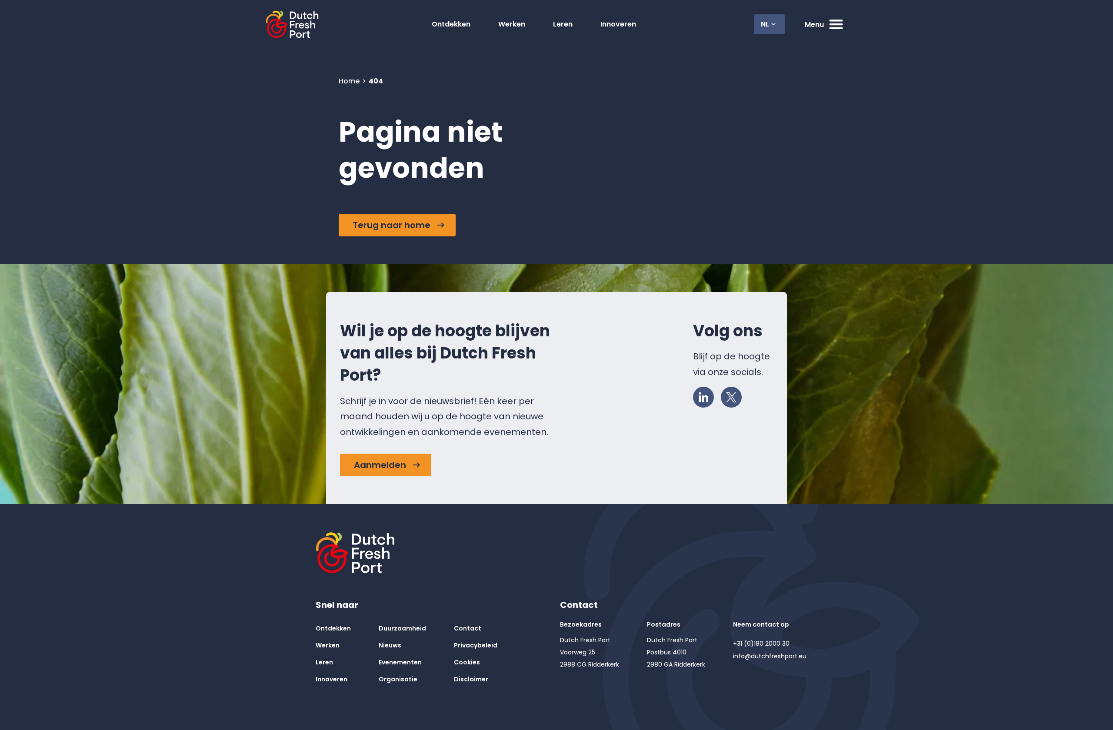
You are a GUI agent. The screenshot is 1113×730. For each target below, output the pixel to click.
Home (350, 81)
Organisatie (398, 679)
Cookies (467, 662)
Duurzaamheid (402, 628)
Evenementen (400, 662)
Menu (814, 25)
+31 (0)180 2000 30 (761, 643)
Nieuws (390, 645)
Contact (467, 628)
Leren (563, 24)
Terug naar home (391, 225)
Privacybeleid (475, 645)
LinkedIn (703, 397)
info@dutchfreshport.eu (769, 656)
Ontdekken (451, 24)
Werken (511, 24)
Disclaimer (471, 679)
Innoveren (618, 24)
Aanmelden (380, 465)
